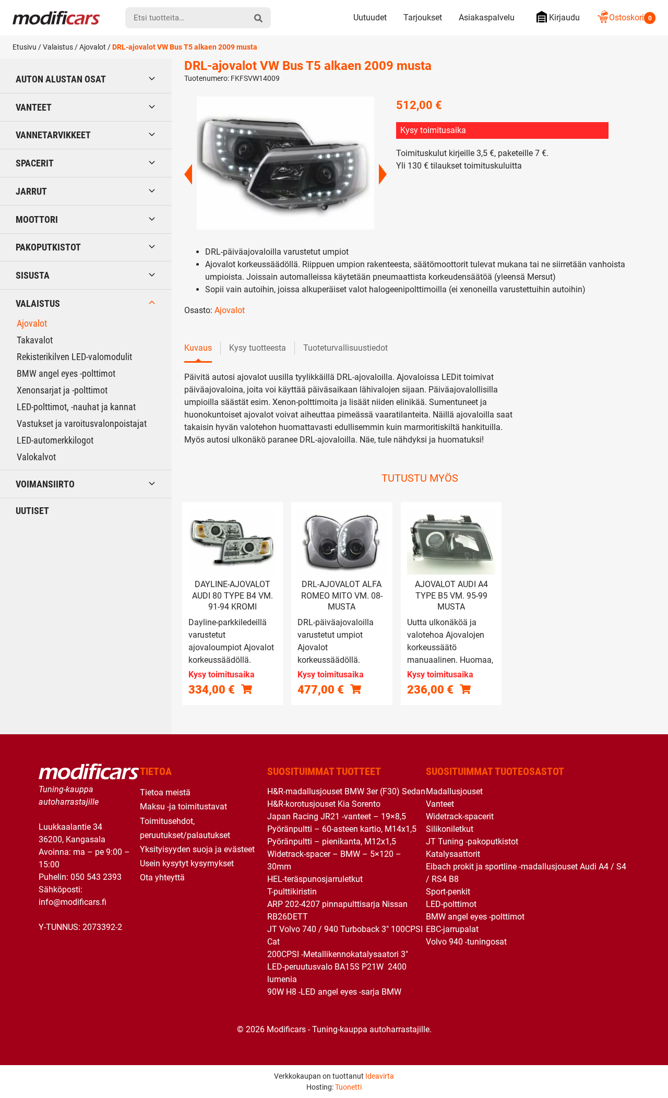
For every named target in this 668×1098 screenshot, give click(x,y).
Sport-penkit (448, 892)
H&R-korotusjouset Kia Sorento (323, 804)
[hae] (258, 17)
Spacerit (35, 163)
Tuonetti (348, 1087)
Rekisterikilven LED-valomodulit (74, 356)
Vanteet (34, 107)
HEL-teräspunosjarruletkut (315, 879)
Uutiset (32, 510)
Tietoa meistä (165, 792)
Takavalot (35, 340)
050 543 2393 (96, 877)
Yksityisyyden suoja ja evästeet (197, 849)
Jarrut (31, 191)
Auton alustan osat (61, 79)
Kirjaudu (564, 17)
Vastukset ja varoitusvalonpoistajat (82, 423)
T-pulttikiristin (292, 892)
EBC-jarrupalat (452, 929)
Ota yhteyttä (162, 877)
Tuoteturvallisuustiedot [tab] (345, 348)
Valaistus (58, 47)
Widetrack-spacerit (460, 816)
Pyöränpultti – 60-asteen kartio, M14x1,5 (341, 829)
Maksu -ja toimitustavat (183, 806)
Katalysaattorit (453, 854)
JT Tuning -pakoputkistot (472, 841)
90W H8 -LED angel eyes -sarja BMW (334, 992)
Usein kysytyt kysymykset (187, 863)
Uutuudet (370, 17)
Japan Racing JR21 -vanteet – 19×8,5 (336, 816)
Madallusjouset (454, 791)
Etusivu (25, 47)
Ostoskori (630, 17)
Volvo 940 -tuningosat (466, 942)
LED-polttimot (451, 904)
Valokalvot (36, 456)
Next (383, 174)
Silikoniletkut (449, 829)
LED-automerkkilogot (55, 440)
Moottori (37, 219)
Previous (188, 174)
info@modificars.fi (72, 902)
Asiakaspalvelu (487, 17)
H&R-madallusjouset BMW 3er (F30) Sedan (346, 791)
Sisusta (33, 275)
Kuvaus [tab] (198, 348)
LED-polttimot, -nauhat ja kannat (76, 406)
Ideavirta (379, 1076)
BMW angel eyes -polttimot (66, 373)
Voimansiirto (45, 484)
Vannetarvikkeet (53, 134)
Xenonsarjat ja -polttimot (62, 390)
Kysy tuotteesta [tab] (257, 348)
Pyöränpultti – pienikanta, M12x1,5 (331, 841)
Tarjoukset (422, 17)
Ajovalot (92, 47)
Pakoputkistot (48, 247)
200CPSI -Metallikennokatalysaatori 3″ (337, 954)
